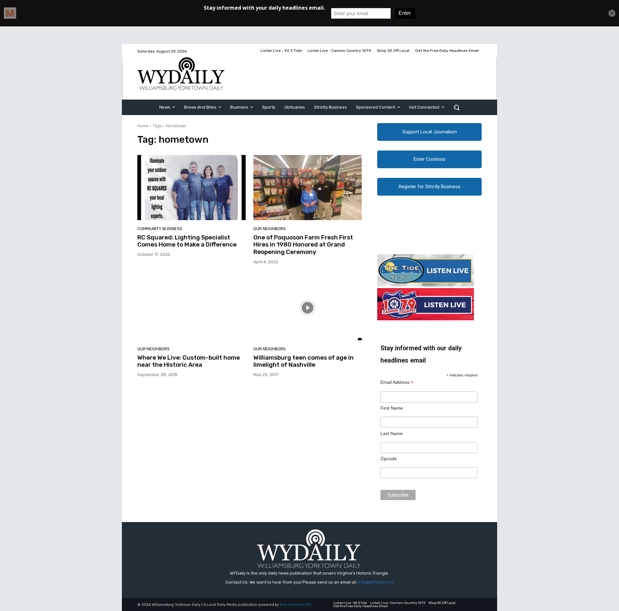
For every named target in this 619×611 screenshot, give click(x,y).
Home (143, 126)
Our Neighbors (269, 229)
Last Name (391, 433)
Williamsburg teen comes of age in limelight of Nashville (303, 361)
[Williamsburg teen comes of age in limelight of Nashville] (307, 307)
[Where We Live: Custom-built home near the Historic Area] (191, 307)
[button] (456, 107)
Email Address (396, 382)
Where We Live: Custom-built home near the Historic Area (188, 361)
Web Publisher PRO (296, 605)
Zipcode (388, 458)
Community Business (159, 229)
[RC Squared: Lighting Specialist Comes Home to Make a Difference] (191, 187)
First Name (391, 408)
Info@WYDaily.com (376, 582)
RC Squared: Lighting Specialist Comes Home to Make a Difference (187, 241)
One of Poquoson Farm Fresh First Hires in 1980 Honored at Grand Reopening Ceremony (303, 245)
